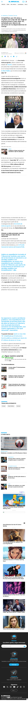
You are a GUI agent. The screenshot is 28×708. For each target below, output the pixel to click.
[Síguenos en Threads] (21, 687)
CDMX (8, 4)
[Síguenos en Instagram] (11, 687)
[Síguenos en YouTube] (14, 687)
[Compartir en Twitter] (8, 56)
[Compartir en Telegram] (11, 56)
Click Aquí (14, 664)
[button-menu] (2, 1)
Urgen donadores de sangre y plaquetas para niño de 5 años (16, 385)
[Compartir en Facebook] (5, 56)
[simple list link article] (14, 444)
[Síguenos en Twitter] (7, 687)
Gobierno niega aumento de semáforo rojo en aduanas (16, 376)
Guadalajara (20, 4)
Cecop (15, 15)
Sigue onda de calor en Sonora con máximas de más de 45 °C (17, 393)
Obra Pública (11, 406)
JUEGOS (3, 4)
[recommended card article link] (4, 152)
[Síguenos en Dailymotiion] (24, 687)
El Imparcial (4, 15)
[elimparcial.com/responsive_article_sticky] (27, 699)
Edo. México (13, 4)
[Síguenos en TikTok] (17, 687)
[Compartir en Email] (14, 56)
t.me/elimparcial (14, 677)
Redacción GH (5, 52)
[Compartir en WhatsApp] (2, 56)
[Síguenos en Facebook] (4, 687)
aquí (10, 360)
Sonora (11, 15)
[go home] (14, 696)
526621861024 (14, 659)
